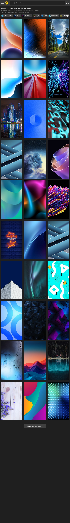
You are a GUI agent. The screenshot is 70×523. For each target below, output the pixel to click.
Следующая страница (33, 426)
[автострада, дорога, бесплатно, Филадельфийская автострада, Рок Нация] (58, 38)
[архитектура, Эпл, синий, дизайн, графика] (58, 240)
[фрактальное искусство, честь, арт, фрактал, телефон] (58, 159)
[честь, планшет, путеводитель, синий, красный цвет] (11, 38)
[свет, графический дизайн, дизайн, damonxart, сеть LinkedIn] (58, 401)
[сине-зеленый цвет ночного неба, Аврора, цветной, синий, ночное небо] (35, 280)
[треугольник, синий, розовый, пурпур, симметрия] (58, 320)
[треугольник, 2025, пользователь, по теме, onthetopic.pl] (35, 320)
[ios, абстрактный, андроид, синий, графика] (11, 79)
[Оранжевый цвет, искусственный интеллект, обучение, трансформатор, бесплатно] (58, 199)
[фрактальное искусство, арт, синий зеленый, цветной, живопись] (11, 199)
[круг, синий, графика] (35, 119)
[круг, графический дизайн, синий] (11, 320)
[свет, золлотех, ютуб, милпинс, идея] (11, 360)
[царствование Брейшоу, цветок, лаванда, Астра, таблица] (11, 401)
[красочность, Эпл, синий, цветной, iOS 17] (35, 240)
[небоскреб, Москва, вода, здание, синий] (11, 119)
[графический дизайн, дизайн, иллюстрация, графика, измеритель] (58, 280)
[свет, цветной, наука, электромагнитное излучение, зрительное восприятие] (35, 38)
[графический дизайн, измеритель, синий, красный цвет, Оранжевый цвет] (35, 79)
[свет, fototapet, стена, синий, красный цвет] (35, 199)
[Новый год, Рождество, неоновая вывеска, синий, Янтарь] (11, 240)
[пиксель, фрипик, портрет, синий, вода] (58, 360)
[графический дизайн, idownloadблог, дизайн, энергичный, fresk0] (35, 401)
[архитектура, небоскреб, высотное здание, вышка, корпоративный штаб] (11, 280)
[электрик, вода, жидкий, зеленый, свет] (58, 119)
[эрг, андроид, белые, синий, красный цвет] (35, 360)
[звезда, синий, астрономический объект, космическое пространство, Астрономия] (35, 159)
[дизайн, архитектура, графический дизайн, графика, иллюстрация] (11, 159)
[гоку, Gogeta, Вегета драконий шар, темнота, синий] (58, 79)
